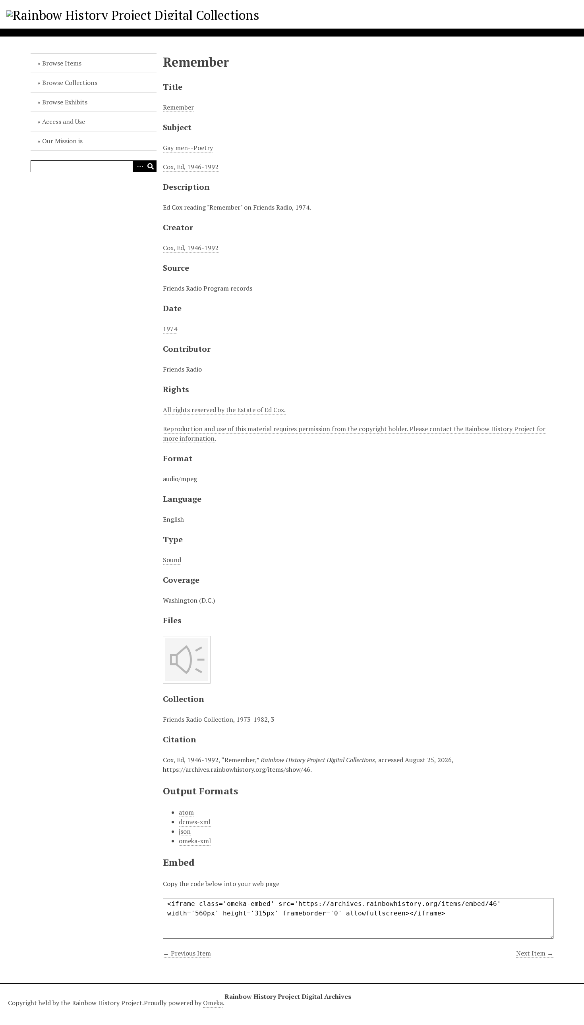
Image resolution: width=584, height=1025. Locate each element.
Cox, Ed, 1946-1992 (191, 166)
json (185, 831)
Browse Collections (69, 82)
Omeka (213, 1002)
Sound (172, 559)
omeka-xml (195, 840)
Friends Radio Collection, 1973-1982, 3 (219, 719)
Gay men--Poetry (188, 147)
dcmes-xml (195, 821)
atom (186, 812)
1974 (170, 328)
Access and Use (63, 121)
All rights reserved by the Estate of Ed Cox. (224, 409)
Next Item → (534, 953)
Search (151, 166)
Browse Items (61, 63)
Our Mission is (62, 141)
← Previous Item (187, 953)
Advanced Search (139, 166)
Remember (178, 107)
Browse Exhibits (64, 102)
